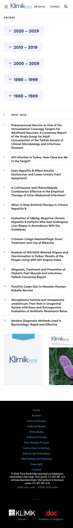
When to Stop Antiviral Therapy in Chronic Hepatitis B (39, 206)
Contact (36, 469)
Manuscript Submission (36, 453)
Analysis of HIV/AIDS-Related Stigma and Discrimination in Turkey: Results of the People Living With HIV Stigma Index (39, 256)
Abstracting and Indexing (36, 458)
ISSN (20, 487)
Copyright (37, 464)
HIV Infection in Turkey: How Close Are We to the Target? (39, 159)
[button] (66, 6)
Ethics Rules (36, 432)
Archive (39, 6)
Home (36, 410)
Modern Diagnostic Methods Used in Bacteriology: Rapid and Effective (36, 322)
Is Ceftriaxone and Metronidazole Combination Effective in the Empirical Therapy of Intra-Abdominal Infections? (38, 191)
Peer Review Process (36, 442)
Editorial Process (37, 437)
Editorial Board (36, 426)
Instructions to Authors (36, 448)
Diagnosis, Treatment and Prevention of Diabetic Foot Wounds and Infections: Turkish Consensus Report (38, 273)
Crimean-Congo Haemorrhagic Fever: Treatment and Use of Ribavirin (37, 241)
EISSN (41, 487)
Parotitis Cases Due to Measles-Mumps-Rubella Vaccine (39, 288)
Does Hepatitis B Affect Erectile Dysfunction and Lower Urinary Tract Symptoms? (36, 174)
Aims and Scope (36, 421)
